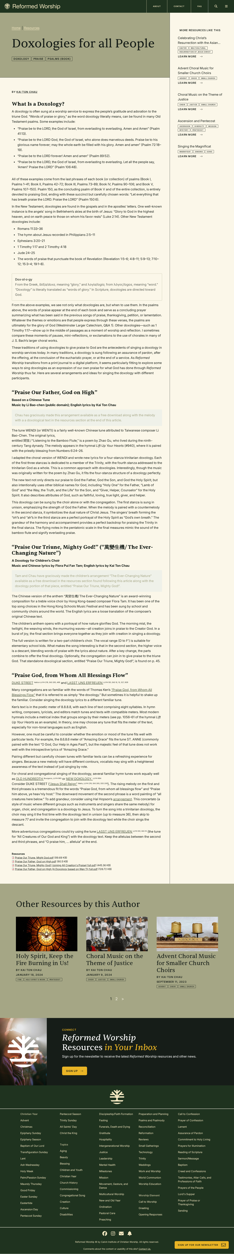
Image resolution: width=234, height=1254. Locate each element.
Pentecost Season (70, 1114)
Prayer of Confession (190, 1120)
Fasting (103, 1120)
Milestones (105, 1171)
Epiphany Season (30, 1139)
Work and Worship (150, 1171)
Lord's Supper (186, 1194)
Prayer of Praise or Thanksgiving (189, 1202)
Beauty (64, 1157)
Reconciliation (147, 1126)
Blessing (65, 1163)
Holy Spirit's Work (35, 979)
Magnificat (185, 152)
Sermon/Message (188, 1158)
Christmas (26, 1126)
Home (16, 28)
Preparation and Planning (153, 1114)
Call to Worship (148, 1201)
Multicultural (198, 48)
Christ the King (68, 1133)
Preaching (105, 1219)
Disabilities (66, 1214)
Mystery (184, 130)
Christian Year (68, 1176)
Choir (194, 78)
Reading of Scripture (190, 1152)
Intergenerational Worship (114, 1145)
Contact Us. (145, 1248)
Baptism (183, 1164)
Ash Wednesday (29, 1164)
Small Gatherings (149, 1145)
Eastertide (26, 1203)
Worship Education (150, 1183)
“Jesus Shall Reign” (63, 784)
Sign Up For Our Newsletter (198, 1245)
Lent (22, 1158)
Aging (63, 1150)
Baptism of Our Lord (32, 1145)
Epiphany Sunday (30, 1133)
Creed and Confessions (192, 1171)
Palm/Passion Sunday (33, 1177)
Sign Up (72, 1070)
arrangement (122, 799)
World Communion (150, 1177)
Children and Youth (71, 1170)
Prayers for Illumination (191, 1145)
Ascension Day (29, 1209)
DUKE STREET (22, 683)
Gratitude (104, 1133)
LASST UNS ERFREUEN (85, 683)
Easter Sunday (28, 1196)
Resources (31, 28)
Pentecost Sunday (31, 1215)
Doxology (21, 58)
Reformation (146, 1133)
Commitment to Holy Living (194, 1139)
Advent (183, 78)
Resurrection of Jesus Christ (195, 52)
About (157, 6)
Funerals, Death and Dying (114, 1126)
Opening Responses (150, 1214)
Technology (146, 1152)
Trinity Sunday (68, 1120)
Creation (65, 1201)
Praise (38, 58)
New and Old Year (110, 1200)
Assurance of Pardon (190, 1133)
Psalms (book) (59, 58)
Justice (193, 105)
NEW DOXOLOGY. (79, 779)
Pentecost (197, 130)
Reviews (144, 1139)
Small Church (208, 78)
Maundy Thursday (31, 1183)
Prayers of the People (190, 1187)
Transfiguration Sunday (34, 1152)
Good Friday (27, 1190)
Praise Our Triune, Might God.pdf (34, 857)
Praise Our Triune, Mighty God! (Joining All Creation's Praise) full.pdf (55, 865)
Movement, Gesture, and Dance (113, 1185)
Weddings (145, 1164)
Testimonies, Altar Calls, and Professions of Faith (194, 1179)
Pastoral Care (107, 1213)
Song (209, 152)
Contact (179, 6)
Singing (199, 152)
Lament (182, 1126)
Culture (64, 1208)
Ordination (105, 1206)
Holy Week (26, 1171)
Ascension (185, 126)
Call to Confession (189, 1114)
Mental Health (107, 1164)
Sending (183, 1210)
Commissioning (69, 1189)
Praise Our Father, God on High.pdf (35, 861)
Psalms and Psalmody (152, 1120)
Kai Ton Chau (26, 91)
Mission (212, 126)
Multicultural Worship (111, 1194)
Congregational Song (72, 1195)
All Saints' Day (68, 1126)
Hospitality (105, 1139)
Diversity (199, 126)
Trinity (142, 1158)
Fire (20, 979)
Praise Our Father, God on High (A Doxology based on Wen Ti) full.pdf (56, 869)
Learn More (187, 56)
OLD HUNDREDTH (30, 779)
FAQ (199, 6)
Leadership (105, 1158)
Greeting (144, 1208)
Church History (69, 1182)
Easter (183, 48)
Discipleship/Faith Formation (116, 1114)
